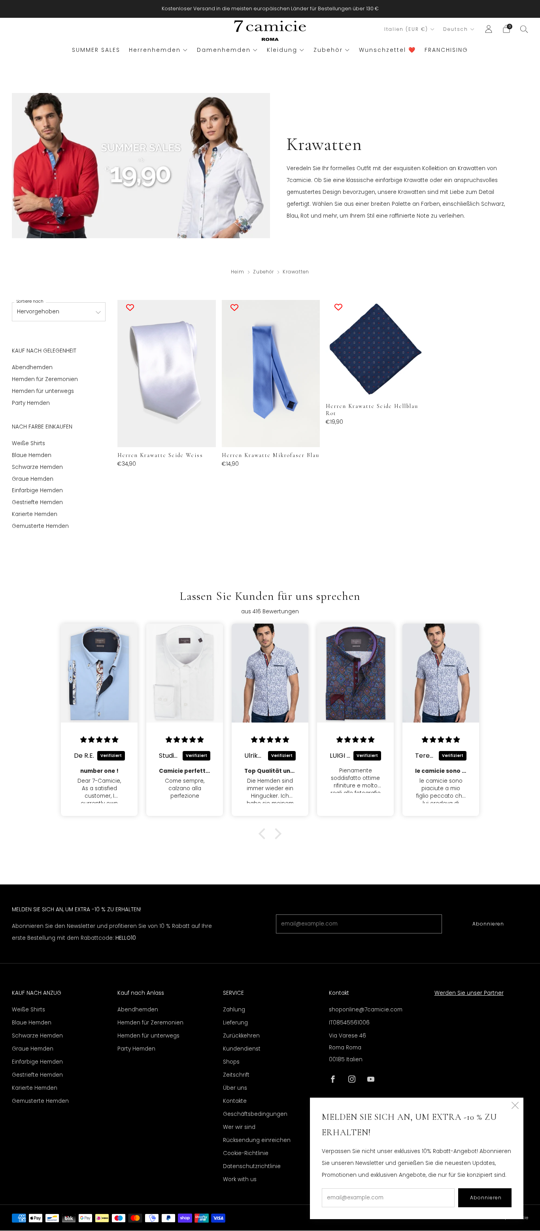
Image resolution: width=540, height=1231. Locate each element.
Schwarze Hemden (37, 467)
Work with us (240, 1179)
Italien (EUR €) (406, 29)
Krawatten (296, 272)
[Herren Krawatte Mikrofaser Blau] (271, 373)
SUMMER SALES (96, 50)
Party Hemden (31, 403)
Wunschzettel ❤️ (387, 50)
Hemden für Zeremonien (45, 379)
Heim (237, 272)
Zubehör (328, 50)
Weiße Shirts (28, 443)
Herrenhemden (155, 50)
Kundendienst (242, 1049)
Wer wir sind (239, 1127)
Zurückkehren (241, 1035)
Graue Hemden (32, 479)
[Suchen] (524, 29)
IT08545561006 (349, 1022)
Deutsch (455, 29)
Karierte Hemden (34, 514)
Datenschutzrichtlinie (252, 1166)
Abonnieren (488, 923)
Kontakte (235, 1101)
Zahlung (234, 1009)
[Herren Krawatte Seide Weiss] (166, 374)
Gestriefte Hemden (37, 502)
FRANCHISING (446, 50)
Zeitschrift (236, 1075)
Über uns (235, 1088)
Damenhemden (224, 50)
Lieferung (235, 1022)
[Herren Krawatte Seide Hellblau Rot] (375, 349)
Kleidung (282, 50)
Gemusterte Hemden (40, 526)
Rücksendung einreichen (257, 1140)
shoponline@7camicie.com (365, 1009)
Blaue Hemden (31, 455)
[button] (264, 833)
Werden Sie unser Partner (469, 993)
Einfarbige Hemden (37, 490)
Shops (231, 1062)
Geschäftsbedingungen (255, 1114)
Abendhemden (32, 367)
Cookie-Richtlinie (245, 1153)
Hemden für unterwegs (43, 391)
